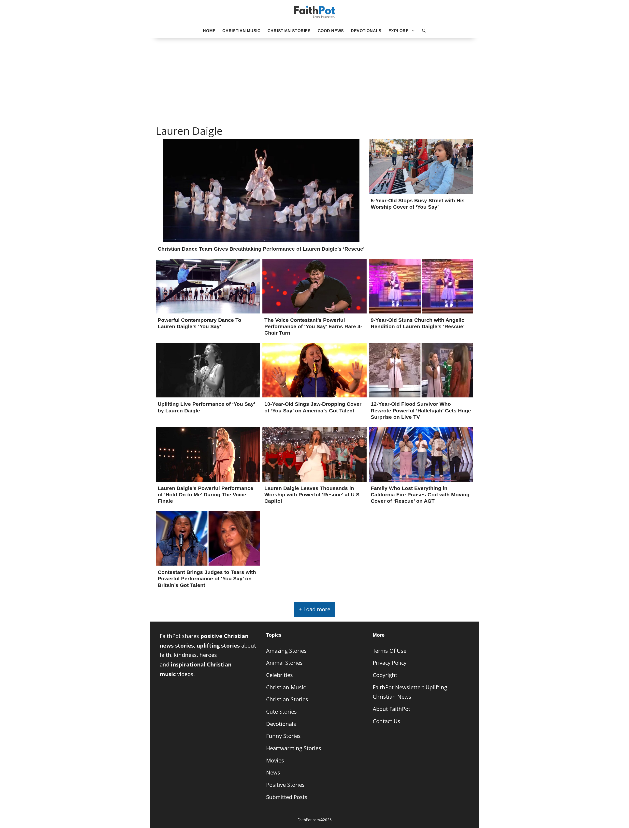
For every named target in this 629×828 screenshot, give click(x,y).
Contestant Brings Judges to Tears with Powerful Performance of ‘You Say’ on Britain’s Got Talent (207, 578)
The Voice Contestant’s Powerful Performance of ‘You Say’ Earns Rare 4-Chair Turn (313, 326)
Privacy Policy (389, 662)
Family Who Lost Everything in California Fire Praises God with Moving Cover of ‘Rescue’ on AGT (420, 494)
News (273, 772)
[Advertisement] (314, 74)
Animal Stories (284, 662)
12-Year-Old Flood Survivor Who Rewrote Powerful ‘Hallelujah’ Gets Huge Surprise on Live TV (421, 410)
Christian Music (241, 31)
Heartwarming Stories (293, 748)
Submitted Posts (286, 797)
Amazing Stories (286, 650)
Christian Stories (289, 31)
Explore (398, 31)
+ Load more (314, 609)
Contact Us (386, 721)
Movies (275, 760)
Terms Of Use (389, 650)
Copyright (385, 675)
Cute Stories (281, 711)
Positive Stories (285, 784)
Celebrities (279, 675)
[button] (424, 31)
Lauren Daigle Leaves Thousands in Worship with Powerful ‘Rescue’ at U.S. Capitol (312, 494)
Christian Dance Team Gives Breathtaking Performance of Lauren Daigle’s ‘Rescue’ (261, 249)
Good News (331, 31)
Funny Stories (283, 735)
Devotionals (366, 31)
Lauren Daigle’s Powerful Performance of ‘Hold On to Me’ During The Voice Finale (205, 494)
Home (209, 31)
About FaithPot (391, 708)
